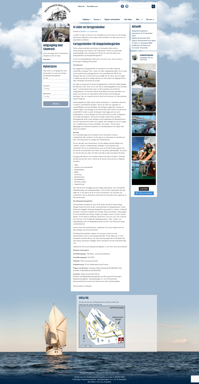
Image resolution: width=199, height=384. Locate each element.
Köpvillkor (107, 382)
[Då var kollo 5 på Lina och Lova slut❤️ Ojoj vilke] (144, 100)
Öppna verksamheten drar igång (144, 40)
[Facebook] (122, 7)
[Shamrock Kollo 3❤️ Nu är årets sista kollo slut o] (144, 75)
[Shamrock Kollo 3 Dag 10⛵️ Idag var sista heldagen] (144, 124)
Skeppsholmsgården (87, 373)
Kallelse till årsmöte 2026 (141, 38)
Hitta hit (81, 6)
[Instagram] (127, 7)
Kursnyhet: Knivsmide (140, 48)
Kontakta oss (92, 6)
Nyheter (83, 31)
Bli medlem (92, 382)
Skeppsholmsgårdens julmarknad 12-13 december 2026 (142, 33)
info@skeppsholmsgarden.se (97, 377)
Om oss (100, 382)
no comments (92, 31)
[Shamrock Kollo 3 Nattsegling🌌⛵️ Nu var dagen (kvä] (144, 173)
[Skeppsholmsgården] (57, 12)
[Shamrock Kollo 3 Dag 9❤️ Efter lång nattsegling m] (144, 149)
